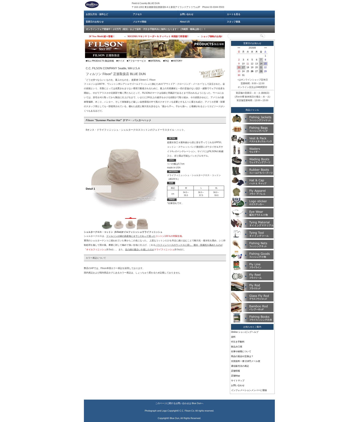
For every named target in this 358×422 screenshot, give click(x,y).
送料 (233, 337)
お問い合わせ (186, 14)
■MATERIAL (154, 61)
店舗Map (235, 375)
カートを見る (233, 14)
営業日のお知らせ (95, 21)
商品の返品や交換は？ (242, 356)
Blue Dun (196, 403)
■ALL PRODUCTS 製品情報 (100, 61)
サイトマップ (237, 380)
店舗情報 (235, 371)
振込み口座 (236, 346)
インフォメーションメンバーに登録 (249, 390)
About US (185, 21)
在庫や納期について (241, 351)
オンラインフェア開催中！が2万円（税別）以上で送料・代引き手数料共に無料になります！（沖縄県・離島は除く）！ (146, 29)
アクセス (137, 14)
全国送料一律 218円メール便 (245, 361)
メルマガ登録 (139, 21)
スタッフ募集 (233, 21)
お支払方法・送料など (97, 14)
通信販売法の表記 (240, 366)
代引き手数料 (237, 341)
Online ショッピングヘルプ (244, 332)
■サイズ (120, 61)
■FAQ (166, 61)
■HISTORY (176, 61)
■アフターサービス (136, 61)
